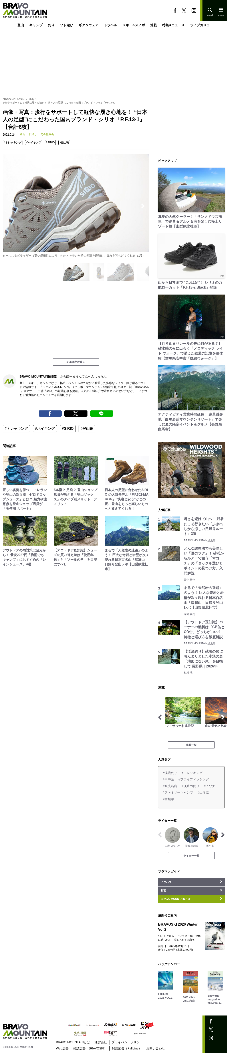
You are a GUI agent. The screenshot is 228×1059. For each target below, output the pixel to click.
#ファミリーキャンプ (178, 792)
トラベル (110, 25)
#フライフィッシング (193, 779)
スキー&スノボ (134, 25)
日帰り (33, 134)
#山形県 (203, 792)
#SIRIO (50, 142)
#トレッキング (12, 142)
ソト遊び (66, 25)
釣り (51, 25)
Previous (9, 206)
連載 (153, 25)
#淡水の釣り (190, 786)
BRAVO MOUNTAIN (13, 99)
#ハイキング (33, 142)
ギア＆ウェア (89, 25)
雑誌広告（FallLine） (127, 1048)
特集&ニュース (173, 25)
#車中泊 (168, 779)
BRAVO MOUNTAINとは (73, 1042)
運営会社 (101, 1042)
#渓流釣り (170, 773)
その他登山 (47, 134)
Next (143, 206)
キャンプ (36, 25)
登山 (20, 25)
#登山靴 (64, 142)
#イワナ (209, 786)
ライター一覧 (191, 855)
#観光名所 (170, 786)
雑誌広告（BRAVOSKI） (90, 1048)
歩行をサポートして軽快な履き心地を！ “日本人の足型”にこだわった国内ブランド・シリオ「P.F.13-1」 (60, 102)
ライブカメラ (200, 25)
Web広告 (62, 1048)
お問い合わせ (155, 1048)
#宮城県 (168, 799)
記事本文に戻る (76, 362)
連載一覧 (191, 744)
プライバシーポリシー (127, 1042)
